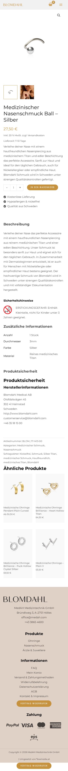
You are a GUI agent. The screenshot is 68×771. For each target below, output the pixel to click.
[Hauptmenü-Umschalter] (60, 4)
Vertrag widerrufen (34, 703)
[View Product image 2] (27, 92)
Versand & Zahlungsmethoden (34, 677)
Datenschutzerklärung (34, 686)
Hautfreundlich (41, 458)
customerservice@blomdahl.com (24, 418)
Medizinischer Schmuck (31, 445)
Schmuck (37, 453)
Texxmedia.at (43, 759)
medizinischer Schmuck (17, 458)
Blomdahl (33, 462)
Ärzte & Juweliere (34, 650)
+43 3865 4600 (34, 622)
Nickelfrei (25, 453)
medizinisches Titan (14, 462)
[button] (59, 15)
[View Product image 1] (10, 92)
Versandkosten (36, 135)
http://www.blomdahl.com (20, 413)
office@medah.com (34, 617)
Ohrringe (34, 640)
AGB (34, 691)
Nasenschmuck (12, 449)
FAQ (34, 668)
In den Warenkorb (43, 187)
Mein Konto (34, 672)
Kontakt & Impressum (34, 696)
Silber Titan (50, 453)
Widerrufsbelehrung (34, 682)
